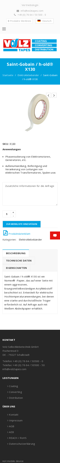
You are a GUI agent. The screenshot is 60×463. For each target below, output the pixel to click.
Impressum (15, 420)
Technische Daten (19, 260)
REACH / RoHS (17, 438)
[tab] (15, 253)
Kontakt (13, 414)
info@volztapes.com (32, 10)
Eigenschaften (16, 267)
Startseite (7, 75)
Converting (15, 392)
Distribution (16, 397)
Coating (13, 386)
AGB (11, 426)
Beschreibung (16, 253)
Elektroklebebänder (28, 75)
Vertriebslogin (30, 5)
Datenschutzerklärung (22, 443)
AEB (11, 432)
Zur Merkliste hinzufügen (21, 224)
